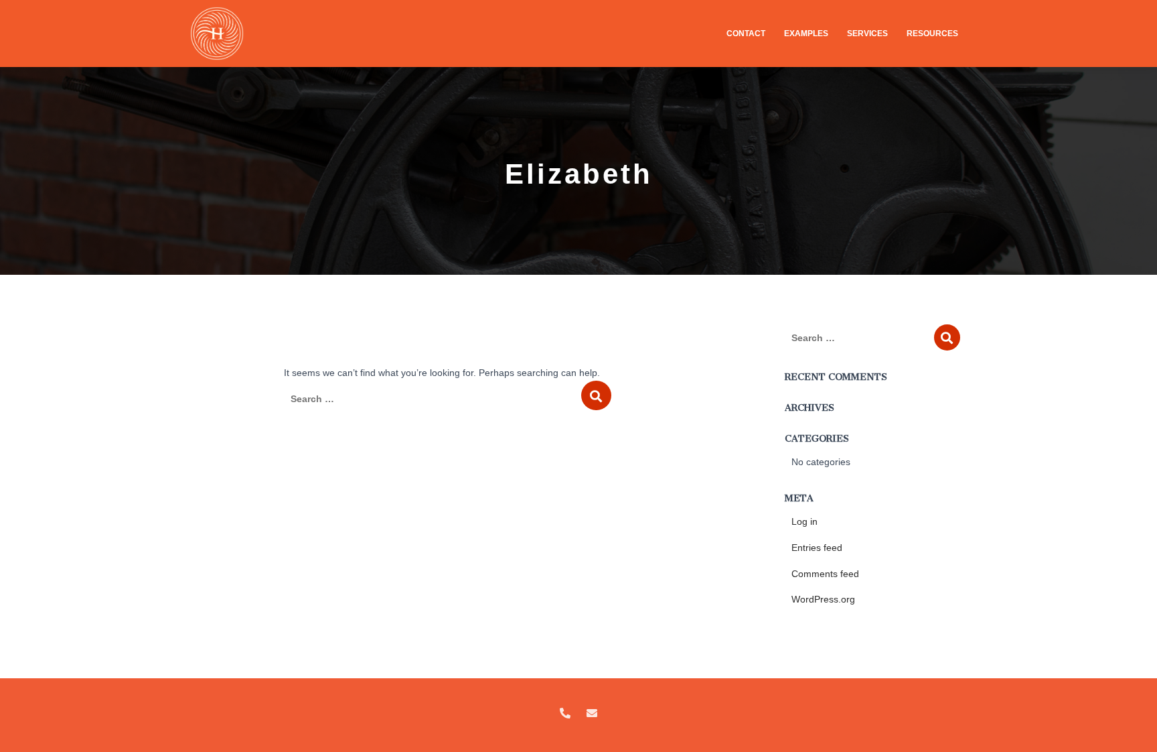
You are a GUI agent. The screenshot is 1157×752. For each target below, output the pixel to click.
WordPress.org (823, 599)
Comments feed (825, 573)
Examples (807, 33)
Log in (804, 521)
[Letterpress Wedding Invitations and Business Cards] (217, 33)
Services (868, 33)
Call (565, 713)
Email (592, 713)
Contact (746, 33)
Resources (933, 33)
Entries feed (816, 547)
